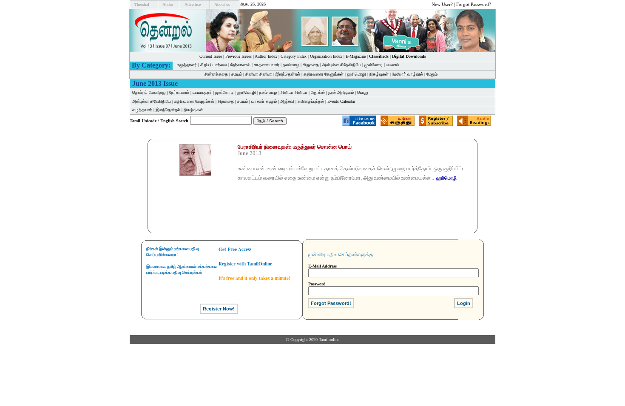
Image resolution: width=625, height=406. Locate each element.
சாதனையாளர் (266, 64)
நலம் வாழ (268, 92)
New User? (442, 4)
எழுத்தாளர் (187, 64)
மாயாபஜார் (202, 92)
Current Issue (210, 56)
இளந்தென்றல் (288, 74)
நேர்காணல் (240, 64)
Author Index (266, 56)
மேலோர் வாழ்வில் (407, 74)
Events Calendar (341, 101)
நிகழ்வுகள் (379, 74)
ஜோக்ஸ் (318, 92)
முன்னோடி (224, 92)
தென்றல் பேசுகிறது (149, 92)
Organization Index (326, 56)
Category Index (294, 56)
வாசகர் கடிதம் (264, 101)
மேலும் (432, 74)
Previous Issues (238, 56)
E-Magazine (356, 56)
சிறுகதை (311, 64)
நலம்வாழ (291, 64)
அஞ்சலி (287, 101)
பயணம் (392, 64)
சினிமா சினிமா (258, 74)
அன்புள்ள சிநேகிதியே (341, 64)
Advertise (193, 4)
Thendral (141, 4)
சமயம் (236, 74)
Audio (167, 4)
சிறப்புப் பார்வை (213, 64)
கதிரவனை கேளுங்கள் (324, 74)
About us (222, 4)
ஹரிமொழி (356, 74)
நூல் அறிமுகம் (341, 92)
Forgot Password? (473, 4)
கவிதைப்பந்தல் (311, 101)
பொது (362, 92)
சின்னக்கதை (216, 74)
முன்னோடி (373, 64)
